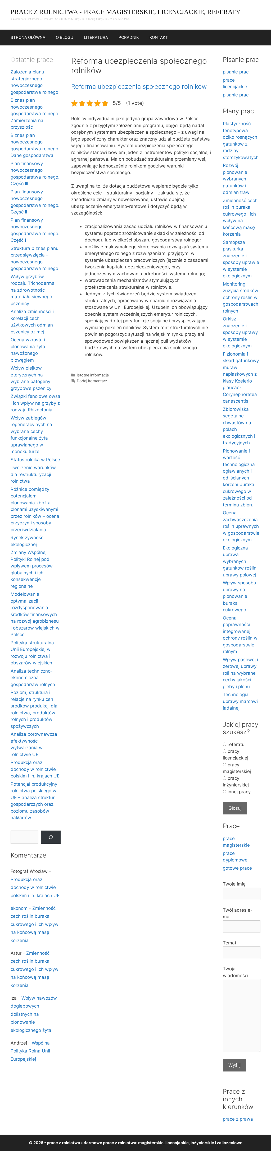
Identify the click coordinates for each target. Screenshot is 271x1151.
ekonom (19, 908)
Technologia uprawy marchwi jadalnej (240, 701)
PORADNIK (129, 37)
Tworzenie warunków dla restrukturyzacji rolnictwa (33, 474)
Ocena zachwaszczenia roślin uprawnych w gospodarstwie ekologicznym (241, 526)
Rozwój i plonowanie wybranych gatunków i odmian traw (236, 179)
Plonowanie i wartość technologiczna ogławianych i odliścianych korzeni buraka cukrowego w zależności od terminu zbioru (239, 477)
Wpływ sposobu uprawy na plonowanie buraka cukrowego (239, 596)
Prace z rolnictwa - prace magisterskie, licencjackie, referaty (126, 11)
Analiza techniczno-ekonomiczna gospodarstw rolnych (33, 677)
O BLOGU (64, 37)
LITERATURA (96, 37)
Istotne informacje (93, 375)
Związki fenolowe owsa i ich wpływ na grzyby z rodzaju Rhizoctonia (35, 403)
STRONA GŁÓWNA (28, 37)
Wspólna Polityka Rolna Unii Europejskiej (30, 1051)
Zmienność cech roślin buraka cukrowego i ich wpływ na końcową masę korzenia (34, 924)
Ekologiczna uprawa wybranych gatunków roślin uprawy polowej (239, 561)
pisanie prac (236, 71)
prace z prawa (238, 1119)
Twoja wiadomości (235, 972)
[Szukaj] (50, 837)
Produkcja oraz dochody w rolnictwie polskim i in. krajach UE (35, 769)
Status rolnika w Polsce (35, 459)
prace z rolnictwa (119, 1142)
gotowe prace (237, 868)
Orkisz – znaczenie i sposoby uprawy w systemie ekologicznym (240, 332)
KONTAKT (159, 37)
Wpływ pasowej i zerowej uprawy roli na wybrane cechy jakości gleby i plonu (240, 673)
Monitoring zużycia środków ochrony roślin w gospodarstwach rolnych (240, 297)
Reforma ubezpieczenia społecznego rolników (139, 86)
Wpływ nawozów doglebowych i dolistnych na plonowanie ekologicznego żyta (34, 1014)
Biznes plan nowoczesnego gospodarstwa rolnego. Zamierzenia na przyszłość (35, 113)
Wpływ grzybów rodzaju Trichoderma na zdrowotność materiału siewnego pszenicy (33, 290)
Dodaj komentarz (92, 381)
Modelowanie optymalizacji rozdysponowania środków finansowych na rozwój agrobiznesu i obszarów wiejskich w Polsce (35, 614)
